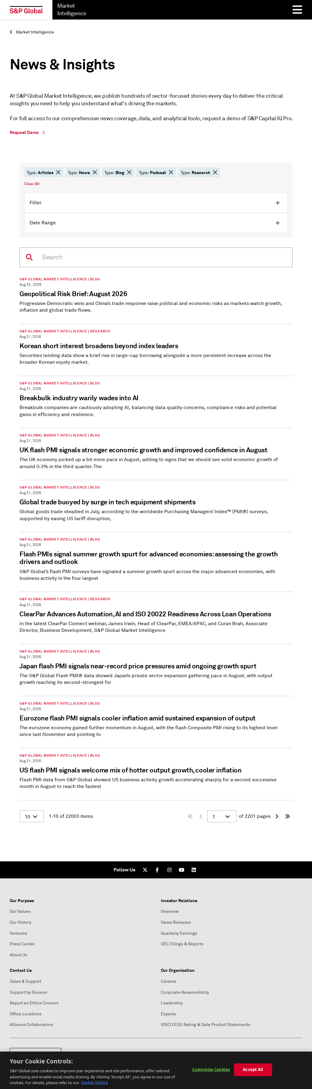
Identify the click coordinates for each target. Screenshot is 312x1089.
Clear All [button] (32, 183)
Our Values (20, 911)
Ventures (18, 933)
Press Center (22, 944)
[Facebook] (157, 870)
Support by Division (28, 992)
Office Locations (25, 1014)
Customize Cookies (211, 1069)
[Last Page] (287, 816)
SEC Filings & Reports (182, 944)
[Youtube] (181, 870)
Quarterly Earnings (179, 933)
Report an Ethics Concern (34, 1003)
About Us (18, 955)
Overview (170, 911)
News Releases (176, 922)
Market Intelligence (34, 32)
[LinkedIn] (194, 870)
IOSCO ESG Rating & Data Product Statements (205, 1024)
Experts (168, 1014)
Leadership (172, 1003)
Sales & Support (25, 981)
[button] (58, 172)
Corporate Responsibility (185, 992)
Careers (168, 981)
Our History (20, 922)
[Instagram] (169, 870)
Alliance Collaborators (31, 1024)
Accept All (253, 1069)
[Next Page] (276, 816)
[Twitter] (145, 870)
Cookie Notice (94, 1082)
